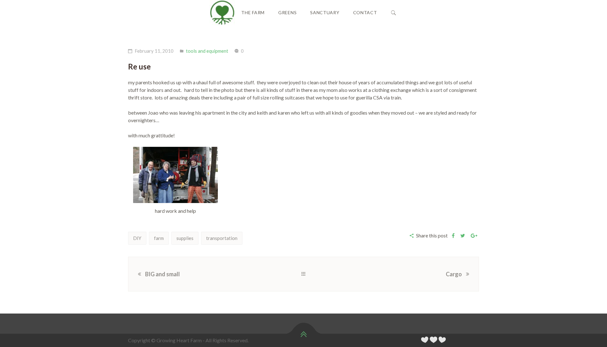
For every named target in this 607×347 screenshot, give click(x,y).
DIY (137, 238)
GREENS (287, 12)
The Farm (253, 12)
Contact (365, 12)
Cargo (454, 274)
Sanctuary (324, 12)
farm (159, 238)
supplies (184, 238)
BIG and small (162, 274)
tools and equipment (207, 51)
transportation (221, 238)
